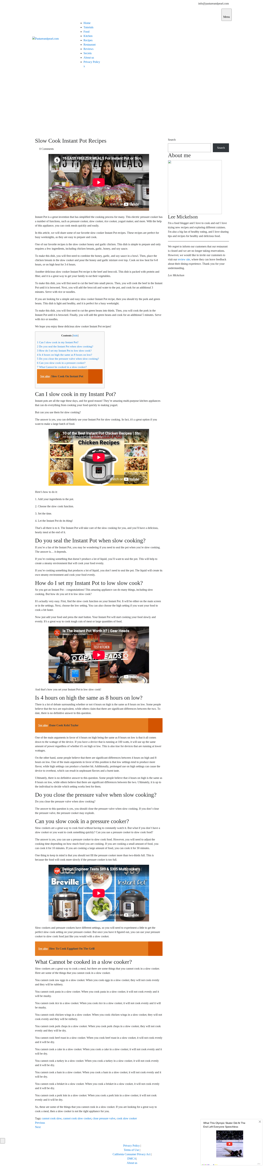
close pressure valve (104, 1118)
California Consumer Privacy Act (131, 1154)
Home (87, 22)
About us (89, 57)
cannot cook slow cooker (77, 1118)
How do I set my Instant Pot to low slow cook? (64, 350)
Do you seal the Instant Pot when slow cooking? (65, 346)
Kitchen (88, 35)
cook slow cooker (127, 1118)
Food (86, 31)
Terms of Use (131, 1149)
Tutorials (88, 27)
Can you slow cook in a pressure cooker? (61, 362)
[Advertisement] (132, 104)
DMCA (131, 1158)
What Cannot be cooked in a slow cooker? (62, 366)
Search (172, 139)
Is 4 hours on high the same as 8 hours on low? (64, 354)
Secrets (88, 53)
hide (75, 335)
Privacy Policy (92, 61)
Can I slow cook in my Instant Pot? (57, 342)
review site (184, 259)
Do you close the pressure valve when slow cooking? (68, 358)
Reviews (88, 48)
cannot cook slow (52, 1118)
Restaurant (90, 44)
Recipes (88, 40)
